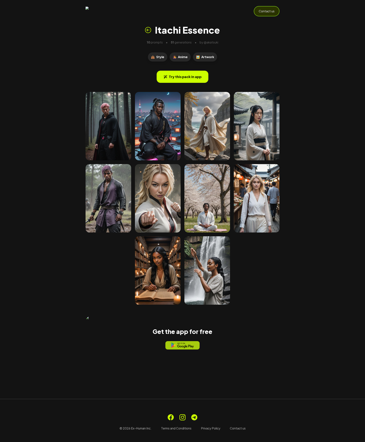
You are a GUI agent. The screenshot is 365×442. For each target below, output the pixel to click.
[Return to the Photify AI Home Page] (104, 11)
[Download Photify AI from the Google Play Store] (182, 345)
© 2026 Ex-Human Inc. (136, 428)
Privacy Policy (210, 428)
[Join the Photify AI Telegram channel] (194, 417)
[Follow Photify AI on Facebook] (171, 417)
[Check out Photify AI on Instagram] (182, 417)
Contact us (267, 11)
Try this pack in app (185, 76)
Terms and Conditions (176, 428)
